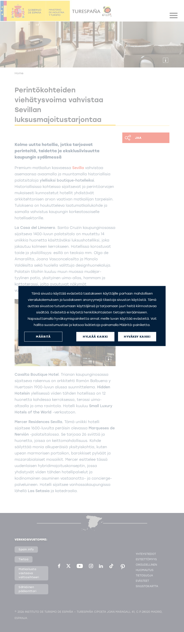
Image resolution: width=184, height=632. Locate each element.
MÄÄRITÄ (43, 336)
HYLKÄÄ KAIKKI (95, 336)
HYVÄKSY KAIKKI (137, 336)
